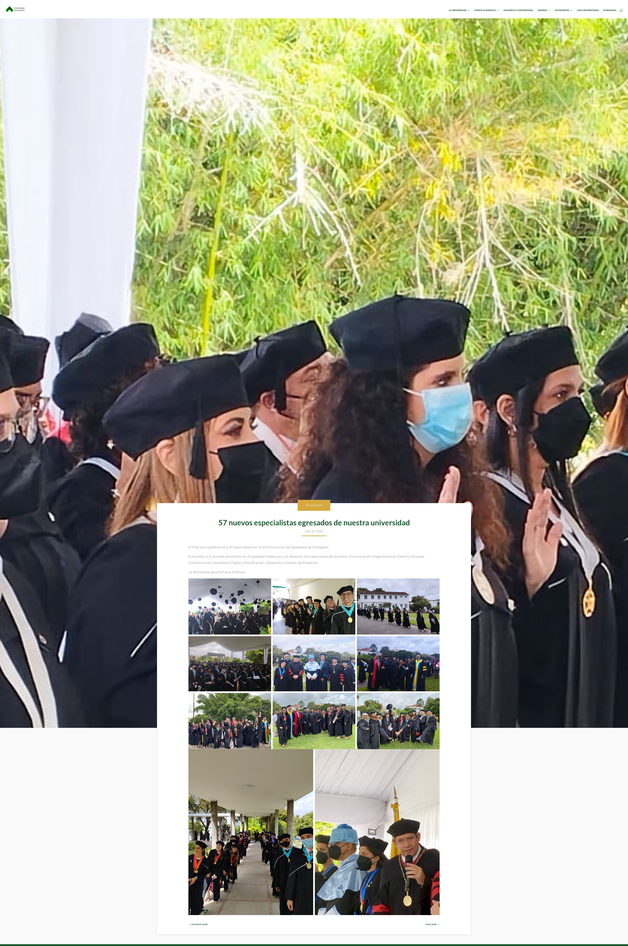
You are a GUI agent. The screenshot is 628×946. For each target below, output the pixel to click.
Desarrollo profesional (518, 10)
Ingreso (542, 10)
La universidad (458, 10)
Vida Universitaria (588, 10)
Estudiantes (562, 10)
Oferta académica (485, 10)
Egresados (609, 10)
